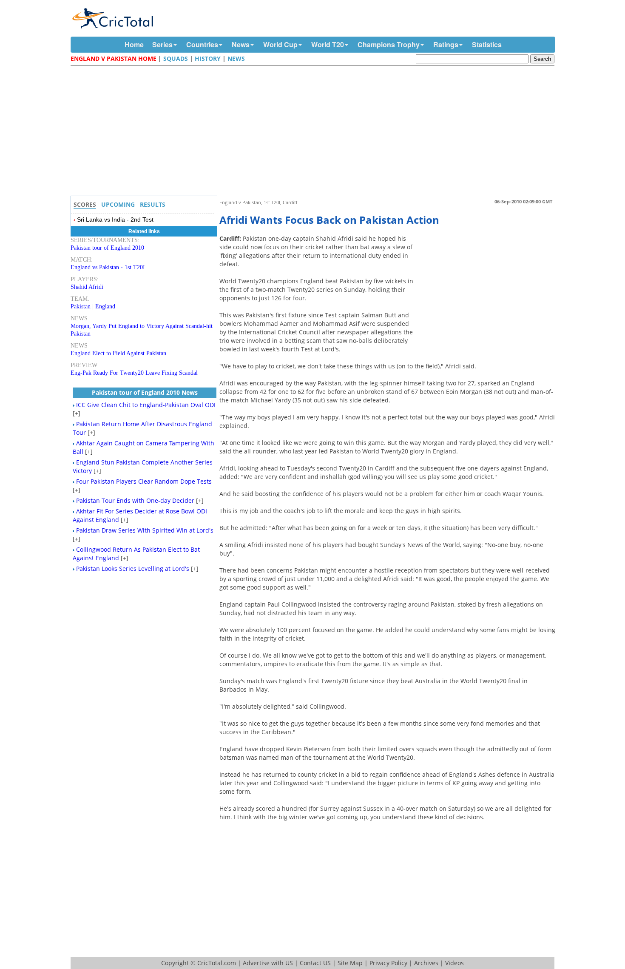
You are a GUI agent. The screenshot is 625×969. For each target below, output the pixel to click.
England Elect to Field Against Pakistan (118, 353)
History (208, 58)
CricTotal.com (216, 963)
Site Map (350, 963)
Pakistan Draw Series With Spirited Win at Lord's (144, 530)
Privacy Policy (388, 963)
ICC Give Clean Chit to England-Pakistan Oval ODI (146, 405)
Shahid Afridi (87, 287)
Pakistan (81, 306)
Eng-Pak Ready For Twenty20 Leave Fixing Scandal (134, 373)
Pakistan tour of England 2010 (107, 248)
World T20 (327, 44)
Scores (85, 204)
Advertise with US (268, 963)
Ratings (445, 44)
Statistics (487, 44)
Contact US (315, 963)
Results (152, 204)
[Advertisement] (314, 131)
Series (162, 44)
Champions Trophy (389, 44)
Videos (454, 963)
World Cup (280, 44)
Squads (175, 58)
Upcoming (118, 204)
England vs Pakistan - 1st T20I (108, 267)
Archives (426, 963)
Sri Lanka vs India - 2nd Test (115, 219)
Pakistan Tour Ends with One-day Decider (135, 500)
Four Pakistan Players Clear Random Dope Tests (144, 481)
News (241, 44)
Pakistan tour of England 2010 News (145, 392)
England (105, 306)
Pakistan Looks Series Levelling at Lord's (132, 568)
